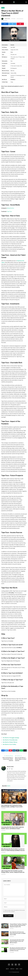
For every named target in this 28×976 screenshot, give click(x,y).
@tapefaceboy (10, 208)
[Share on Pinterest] (20, 24)
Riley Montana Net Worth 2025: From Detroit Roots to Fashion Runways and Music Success (18, 949)
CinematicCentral (15, 972)
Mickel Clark (7, 18)
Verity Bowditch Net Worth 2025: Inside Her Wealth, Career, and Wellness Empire (17, 941)
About (7, 968)
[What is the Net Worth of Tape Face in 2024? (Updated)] (14, 40)
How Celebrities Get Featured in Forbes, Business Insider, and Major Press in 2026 (18, 933)
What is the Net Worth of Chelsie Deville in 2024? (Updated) (8, 759)
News (17, 968)
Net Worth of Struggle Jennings (11, 737)
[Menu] (2, 2)
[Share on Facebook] (5, 24)
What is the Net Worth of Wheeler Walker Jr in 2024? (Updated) (20, 759)
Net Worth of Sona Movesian (10, 740)
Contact (12, 968)
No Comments (20, 18)
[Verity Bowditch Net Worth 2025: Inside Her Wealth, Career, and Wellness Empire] (14, 818)
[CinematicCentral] (14, 2)
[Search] (26, 2)
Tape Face (9, 211)
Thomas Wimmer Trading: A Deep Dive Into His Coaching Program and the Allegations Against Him (18, 925)
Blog (3, 7)
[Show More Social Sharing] (25, 24)
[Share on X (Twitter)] (12, 24)
